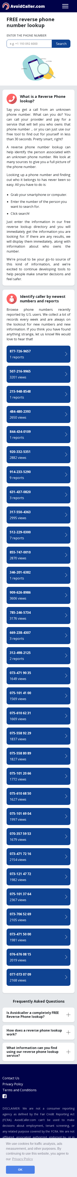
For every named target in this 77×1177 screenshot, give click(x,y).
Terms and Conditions (19, 1090)
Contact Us (10, 1078)
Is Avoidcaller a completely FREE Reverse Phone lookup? (33, 1014)
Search (61, 43)
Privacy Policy (12, 1084)
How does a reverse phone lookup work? (34, 1032)
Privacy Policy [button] (22, 1159)
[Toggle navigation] (65, 6)
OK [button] (20, 1169)
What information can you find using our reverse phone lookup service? (33, 1052)
